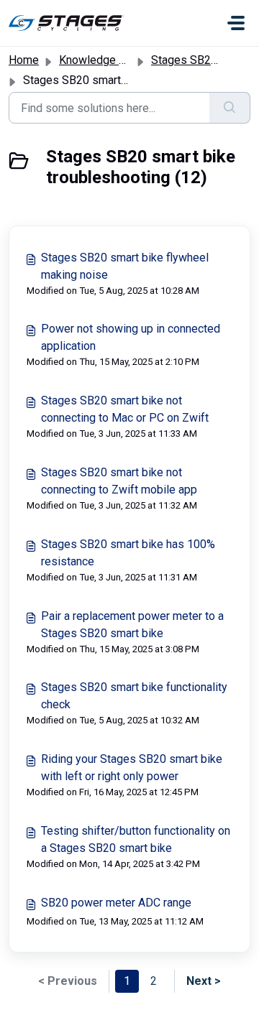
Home (24, 60)
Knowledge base (101, 60)
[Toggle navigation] (236, 23)
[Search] (229, 108)
